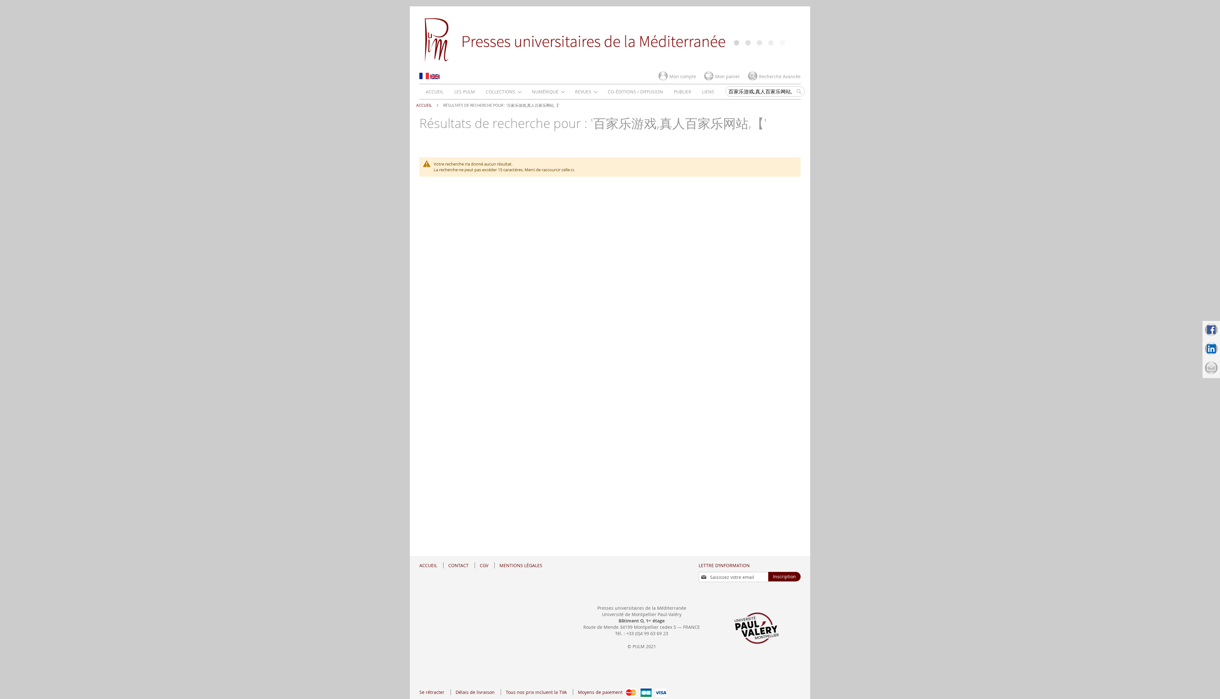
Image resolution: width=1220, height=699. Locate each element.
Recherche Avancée (780, 76)
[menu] (570, 91)
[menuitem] (434, 91)
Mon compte (682, 76)
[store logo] (610, 39)
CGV (484, 565)
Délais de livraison (475, 692)
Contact (458, 565)
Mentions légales (520, 565)
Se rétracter (431, 692)
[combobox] (765, 91)
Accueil (424, 105)
